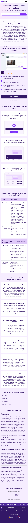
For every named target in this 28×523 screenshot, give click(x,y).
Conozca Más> (14, 100)
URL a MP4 (4, 395)
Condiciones (12, 510)
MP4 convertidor (21, 241)
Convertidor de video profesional (11, 505)
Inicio (1, 504)
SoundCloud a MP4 (6, 404)
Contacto (6, 510)
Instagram (14, 203)
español (24, 510)
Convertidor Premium (20, 477)
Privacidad (18, 510)
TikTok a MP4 (5, 398)
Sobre (2, 510)
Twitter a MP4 (5, 401)
